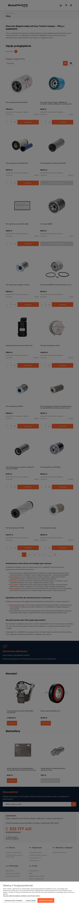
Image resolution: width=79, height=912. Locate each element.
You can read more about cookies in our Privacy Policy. (21, 896)
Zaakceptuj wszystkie (46, 900)
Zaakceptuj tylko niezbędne (13, 900)
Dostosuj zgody (31, 900)
